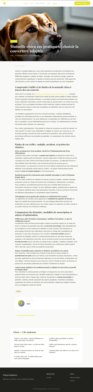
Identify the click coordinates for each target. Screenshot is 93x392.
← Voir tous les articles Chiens (25, 315)
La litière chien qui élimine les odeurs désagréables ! (61, 339)
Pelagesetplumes (10, 375)
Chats (49, 3)
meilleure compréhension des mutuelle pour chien (52, 94)
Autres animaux (40, 3)
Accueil (26, 3)
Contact (72, 380)
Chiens (55, 3)
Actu (31, 3)
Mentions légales (75, 377)
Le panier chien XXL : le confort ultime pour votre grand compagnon (28, 357)
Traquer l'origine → (82, 3)
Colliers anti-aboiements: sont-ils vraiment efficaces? (63, 345)
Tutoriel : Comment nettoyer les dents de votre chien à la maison (29, 351)
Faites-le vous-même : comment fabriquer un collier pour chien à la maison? (28, 339)
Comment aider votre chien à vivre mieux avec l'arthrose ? (64, 351)
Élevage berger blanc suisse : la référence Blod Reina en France (29, 345)
